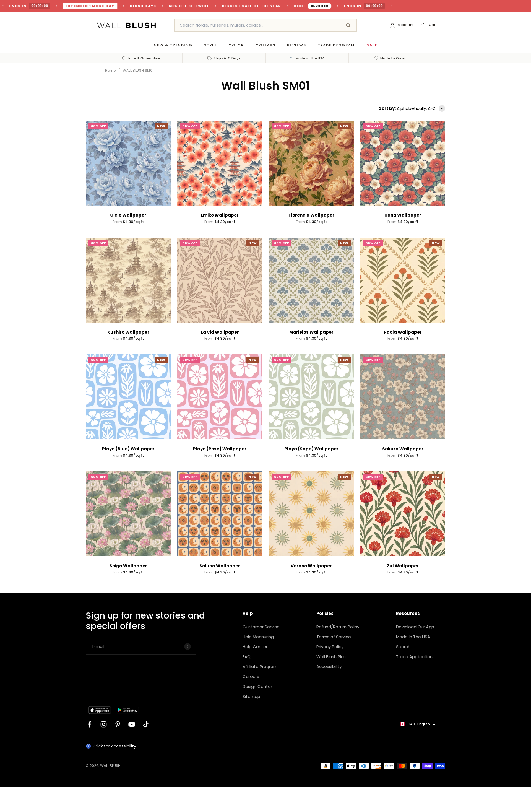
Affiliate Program (260, 666)
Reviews (296, 45)
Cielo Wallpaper (128, 215)
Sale (371, 45)
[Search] (348, 25)
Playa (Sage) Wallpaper (311, 449)
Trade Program (336, 45)
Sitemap (251, 696)
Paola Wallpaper (403, 332)
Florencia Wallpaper (311, 215)
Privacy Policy (329, 647)
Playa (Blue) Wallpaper (128, 449)
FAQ (247, 656)
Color (236, 45)
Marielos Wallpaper (311, 332)
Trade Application (414, 656)
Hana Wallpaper (402, 215)
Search (403, 647)
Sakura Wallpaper (402, 449)
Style (210, 45)
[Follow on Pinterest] (117, 724)
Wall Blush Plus (331, 656)
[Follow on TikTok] (146, 724)
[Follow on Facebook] (89, 724)
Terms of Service (333, 637)
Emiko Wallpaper (220, 215)
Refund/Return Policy (337, 627)
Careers (251, 676)
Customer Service (261, 627)
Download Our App (415, 627)
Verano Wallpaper (311, 566)
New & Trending (173, 45)
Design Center (257, 686)
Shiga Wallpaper (128, 566)
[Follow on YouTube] (132, 724)
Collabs (265, 45)
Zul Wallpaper (403, 566)
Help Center (255, 647)
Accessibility (329, 666)
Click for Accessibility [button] (114, 746)
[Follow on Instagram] (103, 724)
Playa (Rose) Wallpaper (219, 449)
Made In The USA (413, 637)
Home (110, 70)
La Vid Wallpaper (220, 332)
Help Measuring (258, 637)
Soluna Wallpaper (219, 566)
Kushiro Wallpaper (128, 332)
